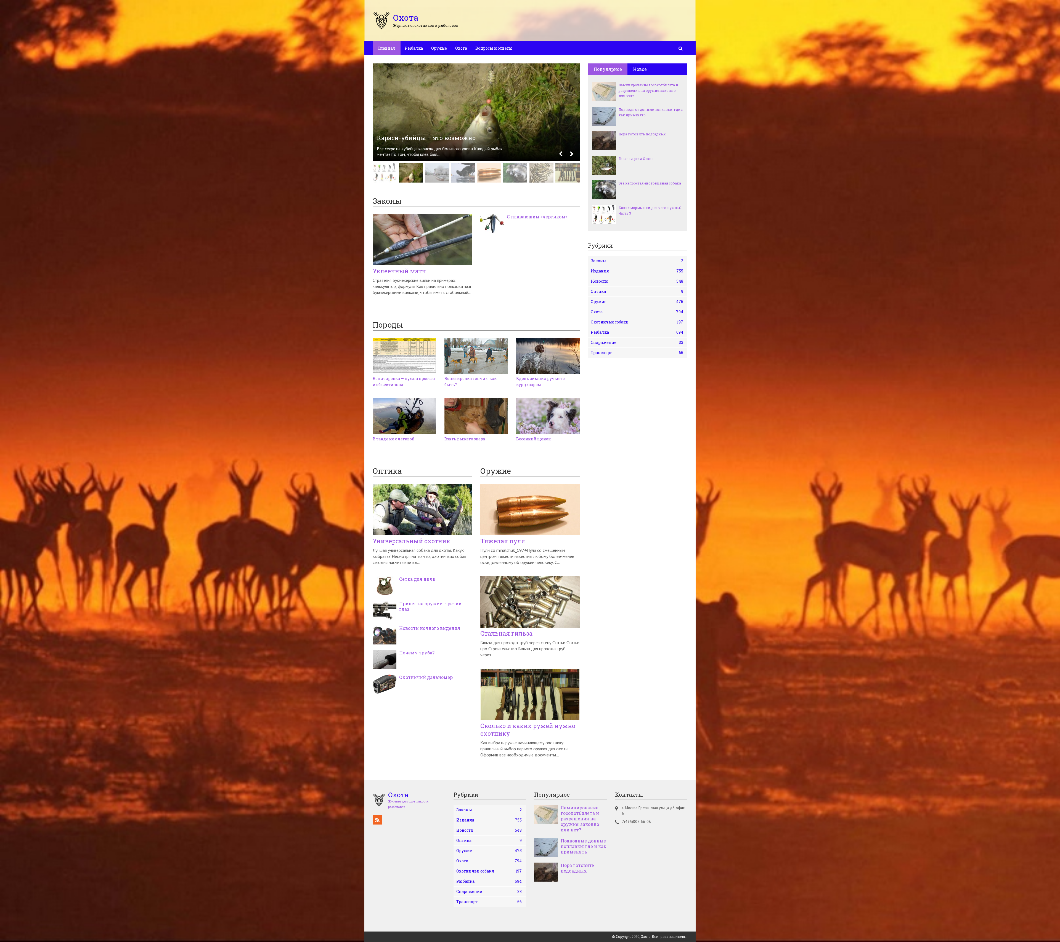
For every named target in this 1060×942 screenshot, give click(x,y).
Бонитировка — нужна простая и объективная (404, 381)
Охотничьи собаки (637, 322)
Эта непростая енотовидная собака (650, 183)
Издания (637, 271)
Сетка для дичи (417, 579)
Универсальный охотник (411, 541)
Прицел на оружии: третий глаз (430, 606)
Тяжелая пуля (502, 541)
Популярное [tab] (607, 69)
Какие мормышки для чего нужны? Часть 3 (650, 210)
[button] (561, 154)
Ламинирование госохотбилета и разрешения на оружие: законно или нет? (648, 90)
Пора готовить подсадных (642, 134)
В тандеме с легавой (394, 438)
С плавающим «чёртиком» (537, 217)
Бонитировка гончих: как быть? (470, 381)
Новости (637, 281)
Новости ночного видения (429, 628)
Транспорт (637, 352)
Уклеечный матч (399, 271)
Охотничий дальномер (426, 677)
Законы (637, 260)
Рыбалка (414, 48)
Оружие (439, 48)
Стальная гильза (506, 633)
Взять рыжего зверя (465, 438)
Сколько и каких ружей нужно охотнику (527, 729)
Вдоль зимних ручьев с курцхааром (540, 381)
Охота (461, 48)
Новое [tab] (640, 69)
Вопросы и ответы (494, 48)
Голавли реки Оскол (636, 158)
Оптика (637, 291)
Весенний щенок (533, 438)
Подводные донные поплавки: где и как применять (651, 112)
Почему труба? (416, 652)
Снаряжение (637, 342)
